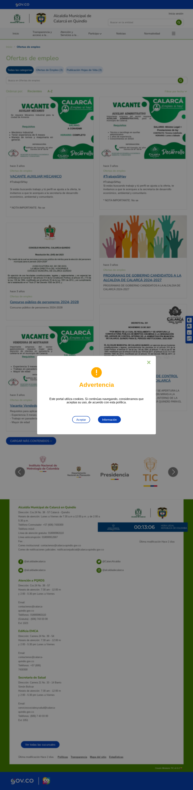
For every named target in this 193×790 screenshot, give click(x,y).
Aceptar (81, 419)
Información (109, 419)
